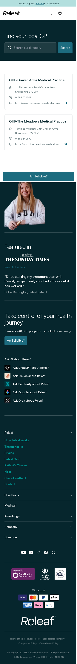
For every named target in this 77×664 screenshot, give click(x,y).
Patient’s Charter (15, 465)
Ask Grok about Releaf (28, 400)
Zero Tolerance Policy (53, 638)
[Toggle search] (50, 13)
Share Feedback (15, 478)
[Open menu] (69, 13)
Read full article (14, 267)
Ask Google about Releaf (30, 392)
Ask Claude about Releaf (29, 376)
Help (7, 471)
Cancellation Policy (48, 643)
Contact (9, 484)
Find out (40, 3)
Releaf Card (12, 459)
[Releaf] (11, 13)
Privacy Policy (33, 638)
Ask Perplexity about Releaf (31, 384)
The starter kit (13, 446)
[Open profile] (60, 13)
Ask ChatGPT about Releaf (31, 367)
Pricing (9, 453)
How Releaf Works (16, 440)
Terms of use (16, 638)
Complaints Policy (28, 643)
